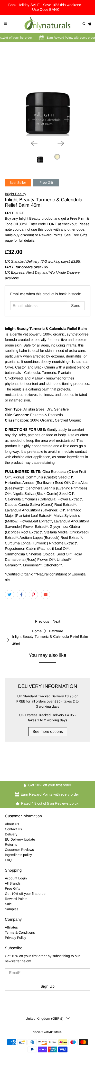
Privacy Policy (15, 938)
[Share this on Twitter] (9, 594)
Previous (42, 621)
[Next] (61, 143)
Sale (8, 904)
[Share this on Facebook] (21, 594)
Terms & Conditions (20, 932)
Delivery (11, 834)
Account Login (16, 878)
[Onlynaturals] (47, 24)
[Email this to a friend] (45, 594)
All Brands (12, 883)
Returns (11, 844)
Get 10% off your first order (26, 894)
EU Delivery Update (20, 839)
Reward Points (16, 899)
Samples (11, 909)
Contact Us (13, 829)
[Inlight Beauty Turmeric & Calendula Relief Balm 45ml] (47, 93)
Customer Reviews (19, 850)
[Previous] (34, 143)
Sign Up (47, 986)
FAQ (8, 860)
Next (56, 621)
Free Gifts (12, 888)
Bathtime (56, 631)
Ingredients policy (18, 855)
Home (37, 631)
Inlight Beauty (15, 194)
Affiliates (11, 927)
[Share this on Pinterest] (33, 594)
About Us (12, 824)
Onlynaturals (52, 1032)
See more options (47, 731)
